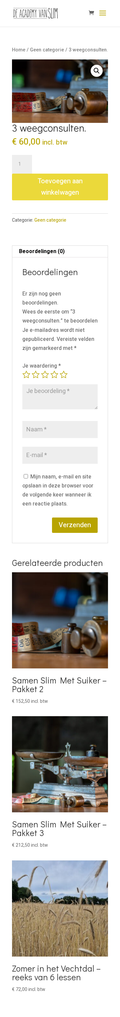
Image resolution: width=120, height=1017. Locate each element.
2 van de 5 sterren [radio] (36, 375)
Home (18, 49)
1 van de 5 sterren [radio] (26, 375)
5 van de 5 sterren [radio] (64, 375)
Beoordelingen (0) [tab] (42, 251)
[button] (97, 71)
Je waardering (41, 366)
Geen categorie (47, 49)
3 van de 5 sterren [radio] (45, 375)
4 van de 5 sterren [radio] (54, 375)
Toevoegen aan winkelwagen (60, 186)
